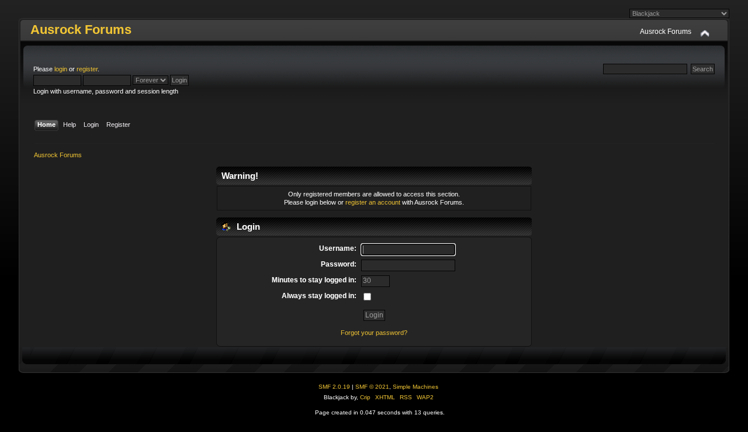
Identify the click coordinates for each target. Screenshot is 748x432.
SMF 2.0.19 (334, 386)
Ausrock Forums (80, 29)
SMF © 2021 (372, 386)
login (60, 68)
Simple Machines (415, 386)
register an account (372, 202)
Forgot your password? (374, 332)
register (87, 68)
